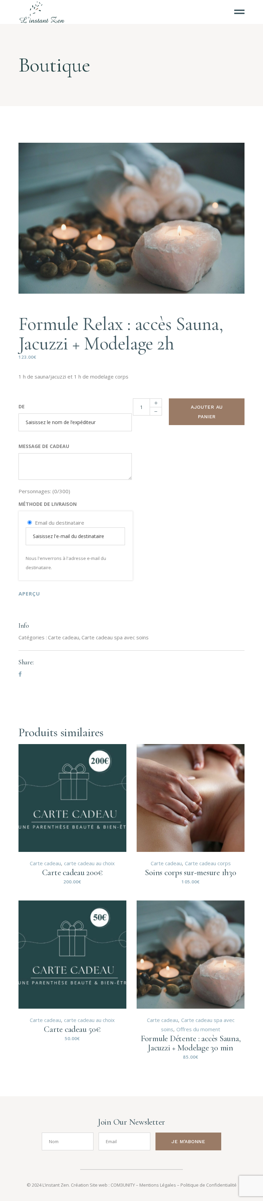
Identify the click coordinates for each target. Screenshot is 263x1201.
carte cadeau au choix (89, 863)
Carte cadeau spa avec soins (115, 637)
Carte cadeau (63, 637)
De (21, 406)
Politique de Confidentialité (208, 1185)
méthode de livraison (47, 504)
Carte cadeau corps (208, 863)
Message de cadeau (43, 446)
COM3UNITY (123, 1185)
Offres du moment (198, 1029)
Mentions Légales (157, 1185)
